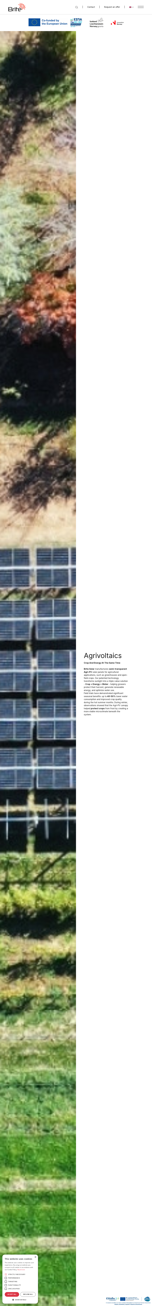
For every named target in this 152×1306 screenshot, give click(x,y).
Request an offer (112, 7)
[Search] (76, 7)
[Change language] (131, 7)
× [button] (35, 1257)
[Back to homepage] (17, 7)
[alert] (20, 1279)
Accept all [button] (11, 1294)
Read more (21, 1270)
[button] (20, 1299)
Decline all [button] (28, 1294)
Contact (91, 7)
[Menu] (141, 6)
